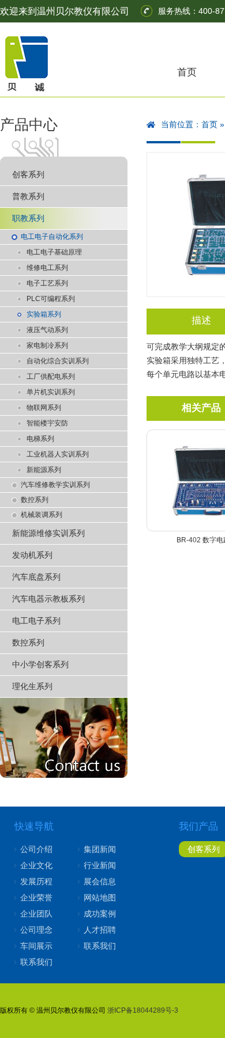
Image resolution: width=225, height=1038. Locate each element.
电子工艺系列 (47, 283)
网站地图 (100, 897)
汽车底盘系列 (36, 576)
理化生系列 (32, 686)
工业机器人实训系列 (58, 454)
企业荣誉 (36, 897)
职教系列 (28, 218)
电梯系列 (40, 439)
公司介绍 (36, 849)
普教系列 (28, 196)
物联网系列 (44, 408)
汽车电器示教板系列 (48, 598)
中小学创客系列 (40, 664)
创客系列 (28, 174)
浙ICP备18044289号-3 (142, 1010)
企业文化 (36, 865)
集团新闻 (100, 849)
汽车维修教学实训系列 (55, 485)
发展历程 (36, 881)
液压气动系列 (47, 330)
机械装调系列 (41, 515)
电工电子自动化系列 (52, 237)
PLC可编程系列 (51, 299)
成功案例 (100, 913)
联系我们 (36, 962)
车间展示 (36, 945)
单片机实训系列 (51, 392)
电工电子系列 (36, 620)
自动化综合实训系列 (58, 361)
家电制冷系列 (47, 345)
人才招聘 (100, 929)
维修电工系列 (47, 268)
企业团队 (36, 913)
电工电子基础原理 (54, 252)
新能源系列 (44, 470)
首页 (187, 72)
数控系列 (34, 500)
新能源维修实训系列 (48, 533)
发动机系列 (32, 555)
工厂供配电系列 (51, 376)
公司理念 (36, 929)
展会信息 (100, 881)
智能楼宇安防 (47, 423)
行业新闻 (100, 865)
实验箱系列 (44, 314)
